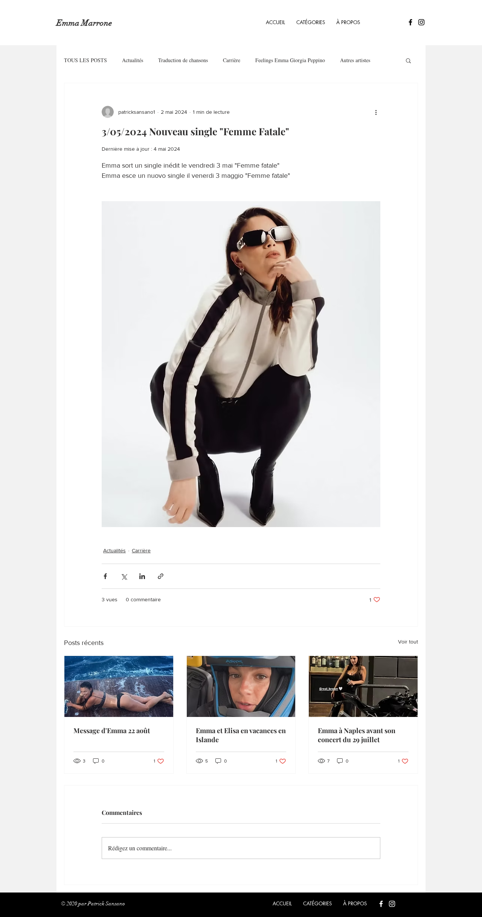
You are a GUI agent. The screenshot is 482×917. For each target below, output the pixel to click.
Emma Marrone (84, 23)
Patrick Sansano (106, 903)
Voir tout (408, 642)
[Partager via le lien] (160, 576)
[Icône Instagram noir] (421, 22)
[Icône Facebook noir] (410, 22)
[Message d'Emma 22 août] (118, 686)
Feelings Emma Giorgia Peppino (290, 60)
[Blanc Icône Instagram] (392, 904)
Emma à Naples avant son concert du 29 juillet (356, 735)
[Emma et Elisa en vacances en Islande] (241, 686)
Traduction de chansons (183, 60)
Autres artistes (355, 60)
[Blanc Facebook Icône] (381, 904)
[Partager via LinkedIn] (142, 576)
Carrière (231, 60)
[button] (311, 22)
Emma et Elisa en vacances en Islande (241, 735)
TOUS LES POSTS (85, 60)
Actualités (132, 60)
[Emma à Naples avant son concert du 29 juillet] (363, 686)
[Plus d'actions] (375, 111)
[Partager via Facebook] (105, 576)
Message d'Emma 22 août (111, 730)
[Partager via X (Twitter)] (123, 576)
